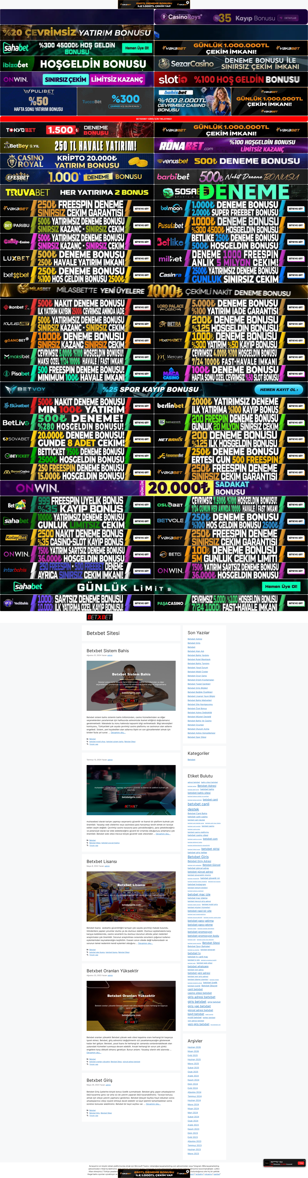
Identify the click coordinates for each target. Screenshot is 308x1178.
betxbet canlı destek (196, 820)
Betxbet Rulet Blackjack (199, 659)
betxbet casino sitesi (198, 835)
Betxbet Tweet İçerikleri (199, 684)
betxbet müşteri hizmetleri (199, 907)
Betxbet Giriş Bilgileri (198, 688)
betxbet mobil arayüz (194, 904)
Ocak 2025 (193, 1072)
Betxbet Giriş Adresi (199, 861)
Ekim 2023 (193, 1133)
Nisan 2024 (193, 1108)
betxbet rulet (192, 939)
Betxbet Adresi (195, 639)
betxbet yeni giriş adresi (198, 976)
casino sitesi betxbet (200, 992)
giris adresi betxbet (201, 997)
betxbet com (210, 838)
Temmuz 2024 (195, 1096)
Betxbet (92, 739)
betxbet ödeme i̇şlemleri (198, 979)
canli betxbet (195, 989)
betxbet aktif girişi (193, 789)
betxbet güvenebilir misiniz (199, 875)
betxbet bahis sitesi (199, 792)
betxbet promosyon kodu (203, 935)
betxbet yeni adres (196, 970)
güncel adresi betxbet (131, 1062)
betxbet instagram (197, 884)
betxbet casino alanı (194, 829)
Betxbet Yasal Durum (198, 667)
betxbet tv (194, 953)
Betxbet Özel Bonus (197, 708)
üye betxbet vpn (216, 1024)
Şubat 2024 (193, 1117)
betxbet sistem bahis (114, 742)
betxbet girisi (210, 849)
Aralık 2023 (193, 1125)
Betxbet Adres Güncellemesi (201, 733)
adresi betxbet (194, 782)
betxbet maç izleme (197, 898)
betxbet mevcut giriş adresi (199, 901)
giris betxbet (197, 1001)
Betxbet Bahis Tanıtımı (198, 663)
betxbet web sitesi (204, 963)
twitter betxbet (209, 1017)
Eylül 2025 (193, 1055)
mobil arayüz (209, 1014)
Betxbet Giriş (99, 1080)
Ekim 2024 (193, 1084)
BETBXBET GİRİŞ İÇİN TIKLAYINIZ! (154, 119)
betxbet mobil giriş (210, 904)
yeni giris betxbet (198, 1024)
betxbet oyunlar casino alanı (212, 917)
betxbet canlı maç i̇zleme (213, 823)
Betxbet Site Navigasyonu (200, 704)
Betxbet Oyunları (196, 725)
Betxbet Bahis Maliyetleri (200, 700)
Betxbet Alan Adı (196, 651)
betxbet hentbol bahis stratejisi (197, 881)
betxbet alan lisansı (97, 952)
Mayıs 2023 (193, 1153)
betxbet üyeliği (194, 986)
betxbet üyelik (210, 982)
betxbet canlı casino (198, 816)
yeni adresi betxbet (196, 1021)
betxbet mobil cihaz (97, 742)
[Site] (77, 208)
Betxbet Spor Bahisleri (199, 946)
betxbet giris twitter (197, 852)
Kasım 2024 (193, 1080)
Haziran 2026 (194, 1047)
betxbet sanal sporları (194, 943)
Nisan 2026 (193, 1051)
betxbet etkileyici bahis (195, 842)
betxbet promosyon (200, 931)
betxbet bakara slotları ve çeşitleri (198, 796)
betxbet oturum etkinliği (195, 917)
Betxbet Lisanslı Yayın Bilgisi (201, 696)
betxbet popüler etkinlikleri (206, 928)
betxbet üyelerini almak (195, 983)
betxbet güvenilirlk (193, 878)
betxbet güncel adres (198, 868)
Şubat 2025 (193, 1067)
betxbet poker (192, 928)
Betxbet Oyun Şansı (197, 676)
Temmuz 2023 (195, 1145)
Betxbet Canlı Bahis (197, 813)
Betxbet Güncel (211, 864)
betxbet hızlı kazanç (214, 881)
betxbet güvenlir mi (210, 878)
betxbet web (192, 963)
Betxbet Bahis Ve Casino (200, 721)
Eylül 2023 (193, 1137)
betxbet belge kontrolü (195, 800)
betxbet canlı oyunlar (194, 826)
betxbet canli (210, 799)
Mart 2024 (193, 1112)
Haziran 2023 (194, 1149)
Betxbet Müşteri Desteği (199, 716)
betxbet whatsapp (198, 966)
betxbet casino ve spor (195, 839)
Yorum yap (93, 744)
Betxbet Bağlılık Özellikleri (200, 692)
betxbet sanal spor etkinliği (205, 939)
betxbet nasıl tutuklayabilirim (197, 914)
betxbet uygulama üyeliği (208, 960)
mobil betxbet (195, 1017)
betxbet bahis (207, 789)
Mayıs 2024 (193, 1104)
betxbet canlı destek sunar (196, 823)
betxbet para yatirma (201, 920)
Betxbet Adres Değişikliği (200, 712)
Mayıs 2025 (193, 1063)
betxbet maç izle (199, 894)
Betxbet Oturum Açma (198, 729)
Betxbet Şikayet (209, 985)
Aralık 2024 (193, 1076)
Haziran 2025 (194, 1059)
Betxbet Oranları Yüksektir (112, 970)
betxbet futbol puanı (194, 849)
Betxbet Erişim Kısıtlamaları (201, 680)
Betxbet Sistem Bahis (108, 650)
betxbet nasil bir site (200, 910)
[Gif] (154, 290)
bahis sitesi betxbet (209, 782)
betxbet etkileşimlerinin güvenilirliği (199, 845)
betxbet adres (192, 786)
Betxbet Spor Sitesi (197, 737)
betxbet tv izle (194, 960)
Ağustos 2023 (194, 1141)
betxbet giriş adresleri (194, 865)
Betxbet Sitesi (129, 742)
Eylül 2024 (193, 1088)
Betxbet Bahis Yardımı (198, 655)
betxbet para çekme (200, 924)
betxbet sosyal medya (110, 843)
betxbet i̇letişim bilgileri (198, 888)
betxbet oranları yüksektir (99, 1062)
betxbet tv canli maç (198, 956)
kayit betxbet (196, 1013)
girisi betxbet (214, 1002)
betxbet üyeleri (214, 979)
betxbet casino (208, 826)
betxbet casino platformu (198, 832)
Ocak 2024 (193, 1121)
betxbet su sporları (193, 950)
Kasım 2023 (193, 1129)
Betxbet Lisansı (102, 861)
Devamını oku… (118, 732)
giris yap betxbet (199, 1006)
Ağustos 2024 (194, 1092)
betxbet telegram (208, 949)
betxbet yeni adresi (199, 972)
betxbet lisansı (111, 952)
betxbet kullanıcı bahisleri (196, 891)
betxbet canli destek (198, 806)
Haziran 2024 (194, 1100)
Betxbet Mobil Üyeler (198, 671)
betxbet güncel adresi (200, 871)
